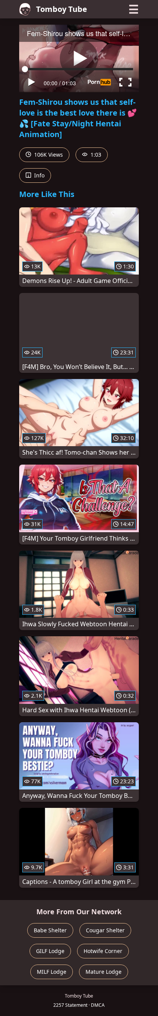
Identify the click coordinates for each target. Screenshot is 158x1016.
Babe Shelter (50, 930)
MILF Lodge (51, 971)
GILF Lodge (50, 951)
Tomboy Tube (61, 9)
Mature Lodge (104, 971)
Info (38, 175)
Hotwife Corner (103, 951)
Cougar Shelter (105, 930)
